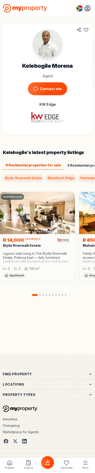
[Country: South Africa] (83, 8)
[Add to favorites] (86, 29)
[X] (15, 441)
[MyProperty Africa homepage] (20, 408)
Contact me (51, 88)
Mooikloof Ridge (61, 178)
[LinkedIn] (24, 441)
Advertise (10, 419)
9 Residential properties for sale (33, 165)
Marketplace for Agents (21, 432)
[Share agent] (79, 29)
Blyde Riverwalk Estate (23, 178)
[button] (37, 257)
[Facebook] (6, 441)
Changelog (11, 425)
